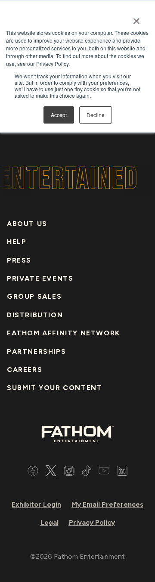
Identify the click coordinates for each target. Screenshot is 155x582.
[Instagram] (69, 472)
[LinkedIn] (122, 472)
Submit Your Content (54, 388)
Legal (49, 522)
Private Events (40, 278)
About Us (27, 224)
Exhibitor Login (36, 504)
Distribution (35, 315)
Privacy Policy (92, 522)
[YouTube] (104, 472)
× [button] (136, 18)
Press (19, 260)
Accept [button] (59, 114)
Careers (24, 369)
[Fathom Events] (77, 433)
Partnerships (36, 351)
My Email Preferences (107, 504)
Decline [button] (96, 114)
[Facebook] (33, 472)
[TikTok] (86, 472)
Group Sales (34, 296)
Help (16, 242)
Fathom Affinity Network (63, 333)
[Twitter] (51, 472)
